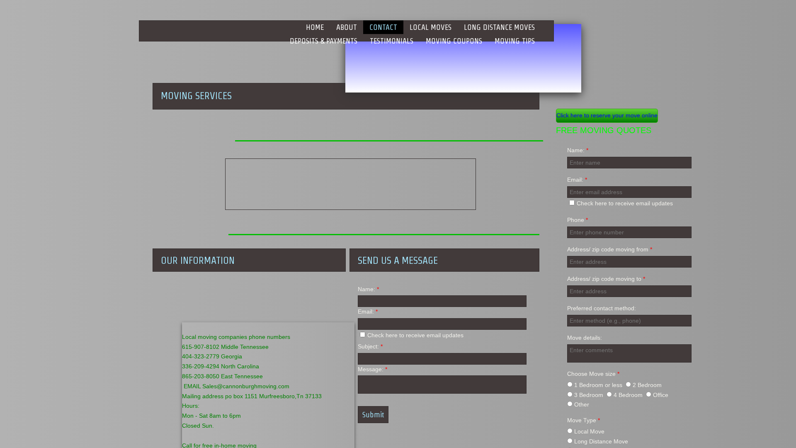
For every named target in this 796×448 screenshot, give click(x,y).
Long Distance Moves (499, 27)
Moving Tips (515, 41)
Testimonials (391, 41)
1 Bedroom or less (597, 385)
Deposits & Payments (323, 41)
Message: (372, 369)
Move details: (584, 337)
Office (659, 395)
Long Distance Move (600, 441)
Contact (383, 27)
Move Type (583, 420)
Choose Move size (593, 373)
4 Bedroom (627, 395)
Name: (577, 150)
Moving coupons (454, 41)
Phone (577, 220)
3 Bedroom (588, 395)
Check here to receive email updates (625, 203)
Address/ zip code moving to (606, 278)
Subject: (370, 346)
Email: (577, 179)
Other (581, 404)
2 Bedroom (646, 385)
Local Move (588, 431)
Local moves (430, 27)
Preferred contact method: (601, 308)
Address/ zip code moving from (609, 249)
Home (315, 27)
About (346, 27)
